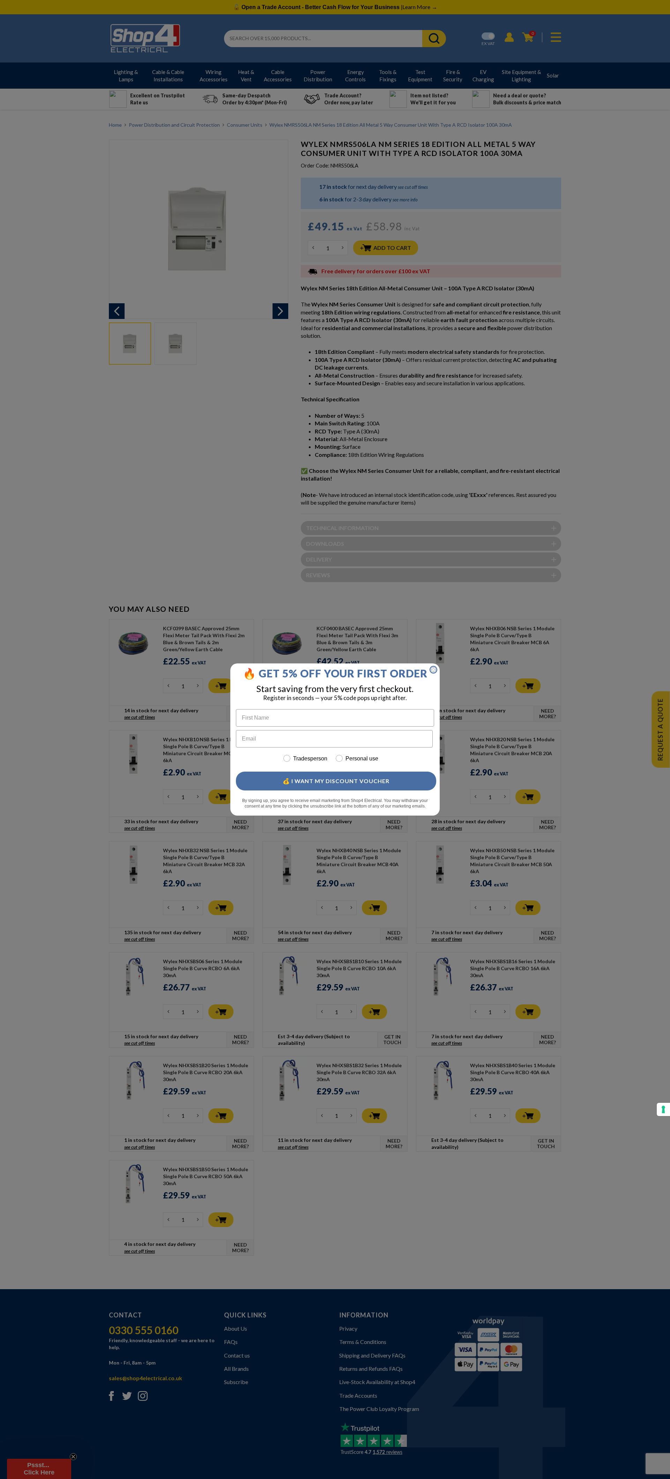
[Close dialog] (433, 669)
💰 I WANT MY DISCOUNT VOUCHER (336, 781)
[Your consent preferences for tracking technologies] (663, 1109)
